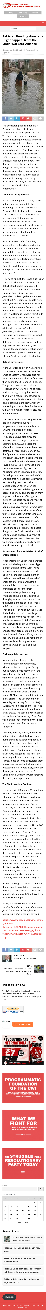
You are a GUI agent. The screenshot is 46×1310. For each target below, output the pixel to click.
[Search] (41, 1189)
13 (11, 1210)
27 (11, 1219)
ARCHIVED (9, 1297)
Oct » (26, 1222)
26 (5, 1219)
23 (29, 1215)
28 (17, 1219)
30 (29, 1219)
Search (5, 1185)
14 (17, 1210)
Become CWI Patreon (23, 1024)
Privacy (23, 16)
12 (5, 1210)
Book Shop (23, 12)
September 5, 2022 (11, 50)
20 (11, 1215)
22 (23, 1215)
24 (35, 1215)
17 (35, 1210)
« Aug (20, 1222)
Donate (35, 12)
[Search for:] (23, 28)
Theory (10, 12)
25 (41, 1215)
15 (23, 1210)
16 (29, 1210)
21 (17, 1215)
